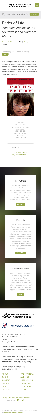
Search (34, 14)
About (5, 374)
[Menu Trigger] (36, 5)
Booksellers (26, 380)
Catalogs (6, 389)
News (4, 386)
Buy (5, 54)
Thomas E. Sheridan (9, 42)
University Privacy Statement (19, 397)
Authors (24, 377)
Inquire (20, 204)
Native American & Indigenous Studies (19, 153)
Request (20, 253)
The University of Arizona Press (19, 5)
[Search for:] (20, 14)
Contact (6, 380)
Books (5, 377)
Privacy (4, 397)
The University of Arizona (13, 412)
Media (23, 389)
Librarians (25, 386)
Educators (25, 383)
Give (20, 294)
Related (15, 147)
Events (5, 383)
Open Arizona (27, 374)
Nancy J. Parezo (30, 42)
